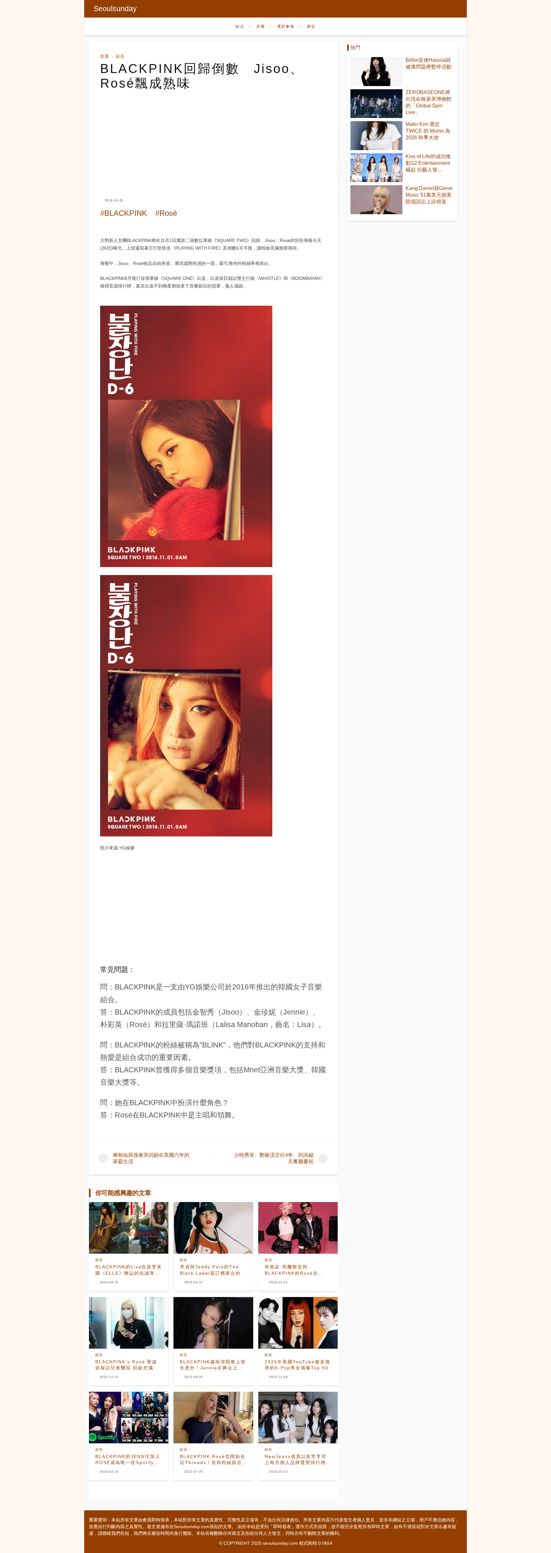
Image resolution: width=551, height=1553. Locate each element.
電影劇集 (286, 26)
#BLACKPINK (123, 213)
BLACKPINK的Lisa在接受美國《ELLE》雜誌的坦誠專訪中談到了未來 (128, 1270)
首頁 (104, 56)
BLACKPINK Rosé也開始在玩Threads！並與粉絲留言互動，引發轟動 (213, 1460)
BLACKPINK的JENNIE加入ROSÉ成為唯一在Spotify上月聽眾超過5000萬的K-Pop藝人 (127, 1460)
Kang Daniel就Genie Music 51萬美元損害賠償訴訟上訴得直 (429, 195)
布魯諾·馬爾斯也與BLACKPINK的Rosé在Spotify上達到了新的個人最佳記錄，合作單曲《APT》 (297, 1270)
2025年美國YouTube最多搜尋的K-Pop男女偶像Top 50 (297, 1365)
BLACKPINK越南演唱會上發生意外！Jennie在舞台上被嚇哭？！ (213, 1365)
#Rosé (166, 213)
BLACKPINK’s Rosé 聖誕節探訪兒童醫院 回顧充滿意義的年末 (126, 1365)
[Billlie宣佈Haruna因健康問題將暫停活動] (376, 71)
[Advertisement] (213, 138)
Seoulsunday (115, 8)
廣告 (311, 26)
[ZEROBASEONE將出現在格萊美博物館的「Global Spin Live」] (376, 103)
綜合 (240, 26)
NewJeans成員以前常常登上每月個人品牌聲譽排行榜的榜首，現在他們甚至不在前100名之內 (298, 1460)
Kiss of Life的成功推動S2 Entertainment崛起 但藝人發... (428, 163)
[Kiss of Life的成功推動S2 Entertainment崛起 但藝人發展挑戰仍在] (376, 167)
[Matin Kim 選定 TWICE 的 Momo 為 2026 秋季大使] (376, 135)
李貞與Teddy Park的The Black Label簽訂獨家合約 (210, 1270)
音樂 (260, 26)
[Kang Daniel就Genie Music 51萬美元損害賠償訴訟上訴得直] (376, 199)
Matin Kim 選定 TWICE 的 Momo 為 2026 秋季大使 (428, 130)
